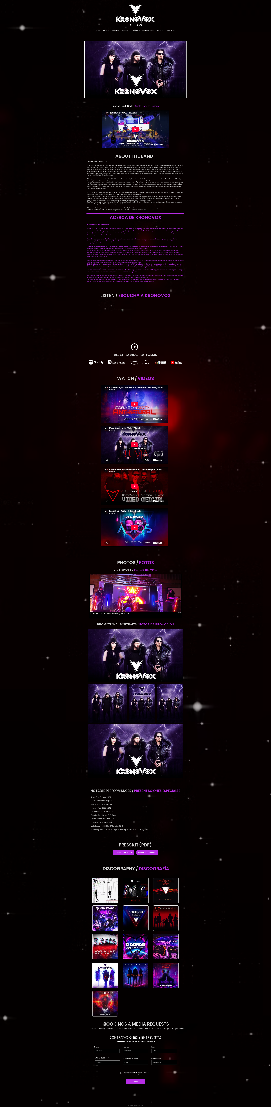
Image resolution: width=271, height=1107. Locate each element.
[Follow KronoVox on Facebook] (134, 25)
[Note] (134, 347)
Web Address (156, 1058)
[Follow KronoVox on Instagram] (130, 25)
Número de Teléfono (130, 1058)
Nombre (97, 1047)
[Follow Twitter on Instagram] (137, 25)
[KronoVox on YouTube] (140, 25)
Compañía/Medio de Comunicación (102, 1058)
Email (153, 1047)
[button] (135, 596)
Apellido (126, 1047)
